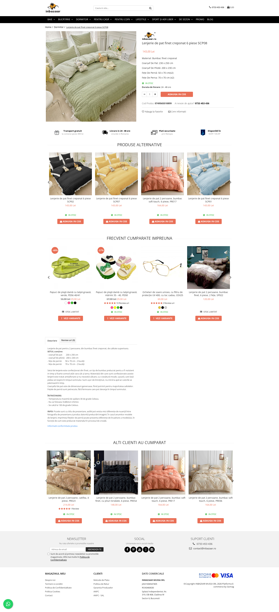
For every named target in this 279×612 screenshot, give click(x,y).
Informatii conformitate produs (62, 425)
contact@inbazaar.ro (204, 548)
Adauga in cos (177, 94)
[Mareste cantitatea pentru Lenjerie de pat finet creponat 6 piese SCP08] (155, 94)
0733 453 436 (204, 543)
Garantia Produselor (103, 587)
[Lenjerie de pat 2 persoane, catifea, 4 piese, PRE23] (69, 472)
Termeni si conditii (53, 583)
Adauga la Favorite (153, 111)
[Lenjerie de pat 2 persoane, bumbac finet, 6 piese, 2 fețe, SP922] (208, 267)
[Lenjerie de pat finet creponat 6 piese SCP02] (70, 173)
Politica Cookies (52, 591)
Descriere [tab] (52, 340)
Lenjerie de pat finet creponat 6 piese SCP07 (116, 200)
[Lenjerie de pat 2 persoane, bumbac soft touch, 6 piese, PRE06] (211, 472)
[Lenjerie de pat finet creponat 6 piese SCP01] (208, 173)
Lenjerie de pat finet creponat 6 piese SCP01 (208, 200)
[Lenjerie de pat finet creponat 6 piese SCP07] (116, 173)
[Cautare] (150, 8)
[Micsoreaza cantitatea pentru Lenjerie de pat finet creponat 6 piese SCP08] (144, 94)
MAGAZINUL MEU (55, 573)
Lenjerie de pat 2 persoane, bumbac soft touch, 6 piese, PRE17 (162, 200)
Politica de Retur (101, 583)
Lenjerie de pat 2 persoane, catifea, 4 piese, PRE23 (69, 499)
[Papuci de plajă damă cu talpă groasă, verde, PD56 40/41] (70, 267)
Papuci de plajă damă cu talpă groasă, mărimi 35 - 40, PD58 (116, 294)
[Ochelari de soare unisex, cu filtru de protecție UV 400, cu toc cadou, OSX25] (162, 267)
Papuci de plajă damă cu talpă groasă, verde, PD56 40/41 (70, 294)
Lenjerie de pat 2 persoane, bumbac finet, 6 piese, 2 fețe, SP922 (208, 294)
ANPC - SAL (98, 595)
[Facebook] (127, 549)
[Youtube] (139, 549)
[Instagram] (152, 549)
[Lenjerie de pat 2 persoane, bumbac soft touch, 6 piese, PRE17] (162, 173)
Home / (49, 27)
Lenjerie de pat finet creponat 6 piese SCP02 (70, 200)
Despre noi (50, 580)
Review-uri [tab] (68, 340)
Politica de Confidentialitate (58, 587)
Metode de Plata (101, 580)
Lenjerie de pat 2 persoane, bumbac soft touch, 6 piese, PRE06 (211, 499)
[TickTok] (146, 549)
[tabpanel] (91, 76)
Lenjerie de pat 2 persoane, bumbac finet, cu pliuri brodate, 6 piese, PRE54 (116, 499)
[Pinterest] (133, 549)
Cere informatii (178, 111)
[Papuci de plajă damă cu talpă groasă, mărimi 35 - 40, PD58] (116, 267)
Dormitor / (60, 27)
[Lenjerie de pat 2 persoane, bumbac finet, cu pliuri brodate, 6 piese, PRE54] (116, 472)
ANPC (96, 591)
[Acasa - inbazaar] (61, 8)
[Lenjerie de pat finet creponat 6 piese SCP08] (91, 76)
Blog (210, 19)
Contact (49, 595)
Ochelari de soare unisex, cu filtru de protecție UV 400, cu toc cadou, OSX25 (162, 294)
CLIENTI (98, 573)
